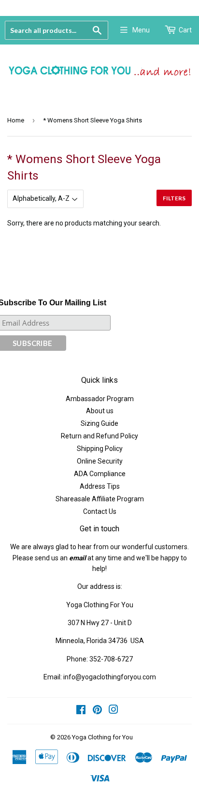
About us (100, 411)
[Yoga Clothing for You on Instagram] (113, 711)
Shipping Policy (100, 448)
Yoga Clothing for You (102, 737)
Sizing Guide (99, 423)
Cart (185, 30)
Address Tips (100, 486)
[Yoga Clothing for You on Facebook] (81, 711)
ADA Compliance (100, 474)
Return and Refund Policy (99, 436)
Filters (174, 198)
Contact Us (99, 511)
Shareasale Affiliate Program (100, 499)
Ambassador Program (100, 399)
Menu (141, 30)
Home (15, 120)
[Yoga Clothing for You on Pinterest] (97, 711)
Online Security (100, 461)
